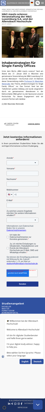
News (9, 9)
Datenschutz (30, 403)
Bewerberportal (10, 313)
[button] (4, 407)
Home (4, 9)
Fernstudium (8, 311)
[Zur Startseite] (15, 3)
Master (5, 308)
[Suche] (37, 3)
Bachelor (6, 306)
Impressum (22, 407)
